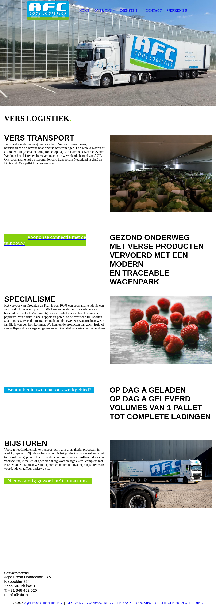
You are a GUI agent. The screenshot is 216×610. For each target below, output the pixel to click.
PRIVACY (124, 603)
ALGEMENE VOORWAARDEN (89, 603)
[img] (48, 10)
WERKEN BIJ (177, 10)
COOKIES (143, 603)
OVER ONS (103, 10)
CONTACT (154, 10)
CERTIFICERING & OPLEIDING (179, 603)
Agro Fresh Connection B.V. (43, 603)
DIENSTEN (128, 10)
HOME (84, 10)
